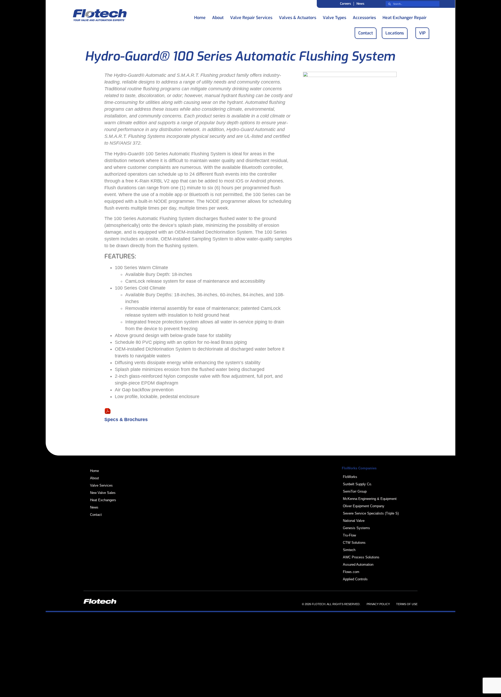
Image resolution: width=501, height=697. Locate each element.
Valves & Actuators (297, 16)
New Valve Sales (103, 493)
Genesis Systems (356, 528)
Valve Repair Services (251, 16)
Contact (96, 515)
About (218, 16)
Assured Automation (358, 564)
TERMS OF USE (407, 604)
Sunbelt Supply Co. (357, 484)
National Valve (354, 521)
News (360, 4)
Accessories (364, 16)
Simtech (349, 550)
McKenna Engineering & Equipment (370, 499)
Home (200, 16)
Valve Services (101, 485)
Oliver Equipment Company (363, 506)
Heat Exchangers (103, 500)
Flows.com (351, 572)
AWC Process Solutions (361, 557)
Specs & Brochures (126, 419)
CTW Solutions (354, 543)
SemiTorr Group (355, 491)
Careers (345, 4)
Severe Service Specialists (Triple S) (371, 513)
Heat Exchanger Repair (405, 16)
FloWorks (350, 477)
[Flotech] (100, 16)
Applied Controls (355, 579)
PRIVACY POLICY (378, 604)
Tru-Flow (349, 535)
